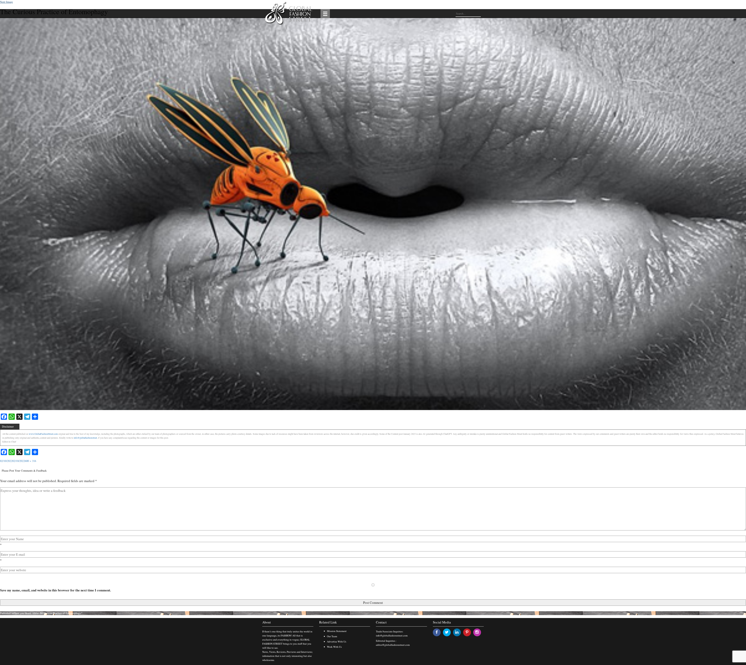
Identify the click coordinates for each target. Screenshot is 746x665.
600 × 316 (30, 461)
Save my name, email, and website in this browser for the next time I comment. (55, 590)
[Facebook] (437, 632)
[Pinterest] (467, 632)
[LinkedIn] (456, 632)
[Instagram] (477, 632)
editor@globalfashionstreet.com (393, 645)
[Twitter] (447, 632)
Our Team (332, 636)
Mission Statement (337, 631)
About (266, 622)
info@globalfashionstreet (85, 437)
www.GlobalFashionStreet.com (43, 433)
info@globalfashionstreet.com (392, 635)
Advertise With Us (336, 641)
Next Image (6, 2)
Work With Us (334, 646)
